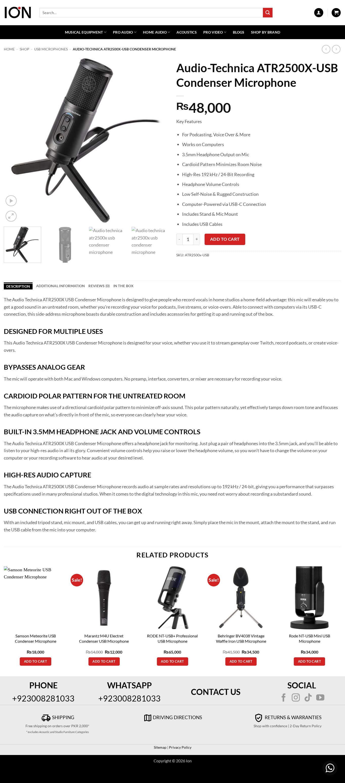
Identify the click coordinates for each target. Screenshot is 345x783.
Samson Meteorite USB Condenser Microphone (35, 638)
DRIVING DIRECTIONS (177, 717)
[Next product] (326, 49)
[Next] (159, 140)
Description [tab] (18, 286)
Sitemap (160, 747)
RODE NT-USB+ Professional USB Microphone (172, 638)
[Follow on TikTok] (308, 698)
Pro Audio (123, 32)
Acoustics (187, 32)
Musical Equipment (84, 32)
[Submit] (268, 12)
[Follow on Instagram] (296, 698)
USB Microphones (51, 49)
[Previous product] (336, 49)
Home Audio (155, 32)
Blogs (238, 32)
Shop (24, 49)
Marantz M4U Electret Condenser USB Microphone (104, 638)
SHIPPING (62, 717)
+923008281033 (43, 698)
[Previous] (13, 140)
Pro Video (213, 32)
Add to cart (225, 239)
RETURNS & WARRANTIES (293, 717)
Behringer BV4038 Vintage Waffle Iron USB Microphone (241, 638)
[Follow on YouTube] (320, 698)
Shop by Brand (265, 32)
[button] (318, 12)
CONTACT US (215, 692)
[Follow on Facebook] (284, 698)
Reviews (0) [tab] (99, 286)
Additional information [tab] (60, 286)
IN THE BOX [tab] (123, 286)
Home (9, 49)
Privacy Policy (179, 747)
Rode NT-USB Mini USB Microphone (309, 638)
